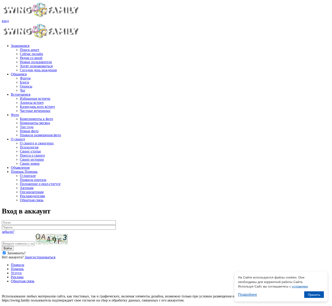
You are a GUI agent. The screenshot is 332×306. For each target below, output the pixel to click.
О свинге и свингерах (37, 143)
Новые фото (29, 131)
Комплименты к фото (36, 119)
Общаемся (19, 74)
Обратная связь (31, 200)
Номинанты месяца (35, 123)
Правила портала (33, 180)
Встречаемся (20, 94)
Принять (314, 295)
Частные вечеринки (35, 111)
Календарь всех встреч (37, 107)
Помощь (17, 269)
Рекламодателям (32, 196)
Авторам (26, 188)
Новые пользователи (36, 62)
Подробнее (247, 295)
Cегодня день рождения (38, 70)
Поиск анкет (29, 50)
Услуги (16, 273)
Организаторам (32, 192)
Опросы (26, 86)
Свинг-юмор (30, 163)
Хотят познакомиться (36, 66)
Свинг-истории (32, 159)
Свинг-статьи (30, 151)
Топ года (26, 127)
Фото (15, 115)
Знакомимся (20, 46)
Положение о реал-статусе (40, 184)
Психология (29, 147)
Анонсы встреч (32, 102)
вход (5, 21)
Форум (25, 78)
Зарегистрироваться (40, 257)
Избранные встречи (35, 98)
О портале (28, 176)
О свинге (18, 139)
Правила (17, 265)
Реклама (17, 277)
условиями (300, 286)
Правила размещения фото (40, 135)
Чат (22, 90)
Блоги (24, 82)
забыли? (8, 232)
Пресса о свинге (32, 155)
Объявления (20, 167)
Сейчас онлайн (31, 54)
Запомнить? (16, 253)
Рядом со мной (31, 58)
